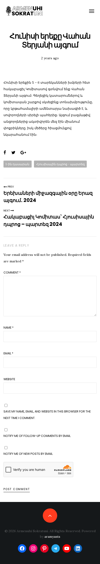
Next (6, 210)
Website (9, 379)
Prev (10, 186)
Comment (12, 272)
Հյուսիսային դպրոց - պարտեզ (60, 164)
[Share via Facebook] (4, 152)
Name (8, 328)
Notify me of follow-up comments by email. (37, 436)
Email (8, 353)
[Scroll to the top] (50, 515)
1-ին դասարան (17, 164)
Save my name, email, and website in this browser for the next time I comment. (47, 414)
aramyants (52, 536)
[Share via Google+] (23, 152)
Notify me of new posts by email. (28, 454)
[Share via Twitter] (13, 152)
